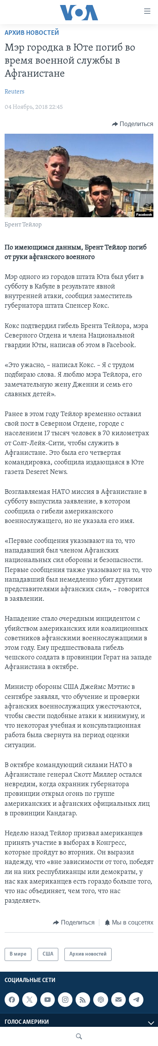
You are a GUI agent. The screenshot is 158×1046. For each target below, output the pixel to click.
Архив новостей (32, 33)
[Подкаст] (100, 999)
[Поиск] (79, 1036)
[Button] (133, 124)
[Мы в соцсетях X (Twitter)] (29, 999)
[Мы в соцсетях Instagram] (65, 999)
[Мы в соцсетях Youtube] (47, 999)
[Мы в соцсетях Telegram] (136, 999)
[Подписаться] (118, 999)
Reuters (15, 92)
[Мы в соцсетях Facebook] (12, 999)
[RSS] (83, 999)
